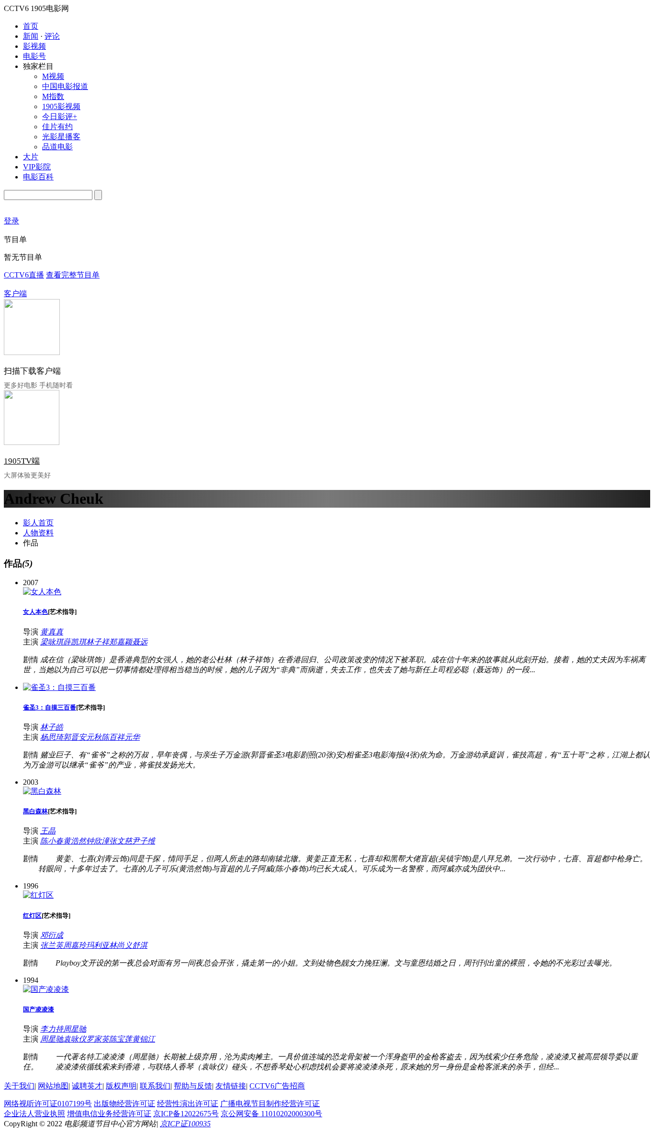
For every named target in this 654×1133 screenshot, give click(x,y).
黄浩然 (74, 841)
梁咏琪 (51, 642)
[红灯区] (38, 895)
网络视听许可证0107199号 (48, 1104)
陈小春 (51, 841)
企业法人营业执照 (34, 1114)
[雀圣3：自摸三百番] (59, 687)
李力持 (51, 1029)
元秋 (93, 737)
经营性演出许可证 (187, 1104)
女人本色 (35, 611)
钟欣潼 (97, 841)
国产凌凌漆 (38, 1009)
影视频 (34, 46)
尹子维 (143, 841)
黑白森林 (35, 811)
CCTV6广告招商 (277, 1086)
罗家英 (97, 1039)
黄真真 (51, 632)
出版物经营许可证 (124, 1104)
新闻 (30, 36)
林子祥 (97, 642)
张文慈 (120, 841)
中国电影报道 (65, 86)
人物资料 (38, 533)
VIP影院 (37, 167)
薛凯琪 (74, 642)
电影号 (34, 56)
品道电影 (57, 147)
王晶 (48, 831)
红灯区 (32, 915)
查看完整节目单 (73, 275)
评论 (52, 36)
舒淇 (139, 945)
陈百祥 (112, 737)
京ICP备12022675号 (186, 1114)
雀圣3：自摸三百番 (49, 707)
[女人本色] (42, 592)
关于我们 (19, 1086)
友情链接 (230, 1086)
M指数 (53, 96)
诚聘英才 (87, 1086)
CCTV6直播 (24, 275)
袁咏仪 (74, 1039)
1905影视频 (61, 106)
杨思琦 (51, 737)
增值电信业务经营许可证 (109, 1114)
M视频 (53, 76)
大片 (30, 157)
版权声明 (121, 1086)
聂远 (139, 642)
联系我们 (155, 1086)
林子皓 (51, 727)
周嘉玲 (74, 945)
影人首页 (38, 523)
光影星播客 (61, 137)
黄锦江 (143, 1039)
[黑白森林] (42, 791)
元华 (132, 737)
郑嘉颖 (120, 642)
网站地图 (53, 1086)
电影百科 (38, 177)
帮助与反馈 (193, 1086)
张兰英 (51, 945)
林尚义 (120, 945)
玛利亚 (97, 945)
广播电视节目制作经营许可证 (270, 1104)
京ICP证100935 (185, 1124)
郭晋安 (74, 737)
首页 (30, 26)
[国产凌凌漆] (46, 989)
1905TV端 (22, 461)
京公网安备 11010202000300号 (271, 1114)
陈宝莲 (120, 1039)
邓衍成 (51, 935)
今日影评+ (59, 116)
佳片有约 (57, 126)
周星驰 (74, 1029)
